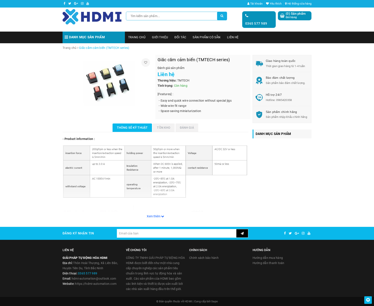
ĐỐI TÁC (180, 37)
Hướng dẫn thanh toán (268, 263)
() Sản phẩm (296, 15)
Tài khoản (256, 3)
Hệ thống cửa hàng (299, 3)
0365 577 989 (256, 24)
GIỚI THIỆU (160, 37)
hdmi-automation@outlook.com (94, 278)
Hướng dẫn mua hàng (268, 258)
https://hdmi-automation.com (95, 283)
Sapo (214, 301)
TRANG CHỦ (137, 37)
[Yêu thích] (145, 62)
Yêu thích (275, 3)
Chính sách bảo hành (204, 258)
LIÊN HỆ (233, 37)
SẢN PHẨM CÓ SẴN (206, 37)
